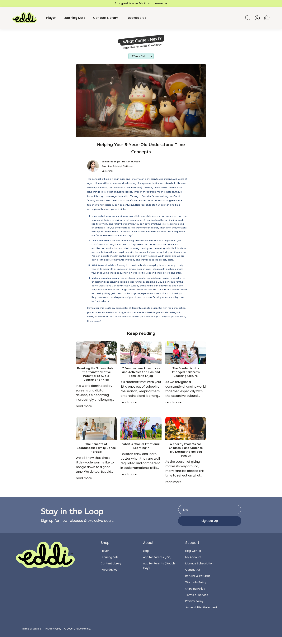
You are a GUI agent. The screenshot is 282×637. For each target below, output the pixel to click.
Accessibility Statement (201, 607)
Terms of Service (196, 595)
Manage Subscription (199, 563)
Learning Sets (110, 557)
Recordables (109, 570)
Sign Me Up (209, 521)
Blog (146, 551)
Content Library (111, 563)
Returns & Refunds (197, 576)
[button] (267, 18)
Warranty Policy (195, 582)
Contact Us (192, 570)
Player (105, 551)
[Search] (248, 18)
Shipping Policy (195, 589)
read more (84, 406)
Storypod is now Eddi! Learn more (139, 3)
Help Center (193, 551)
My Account (193, 557)
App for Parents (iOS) (157, 557)
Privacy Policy (194, 601)
